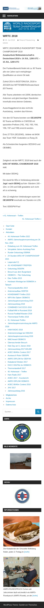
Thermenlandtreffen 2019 (18, 288)
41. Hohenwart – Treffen (13, 216)
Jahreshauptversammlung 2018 (20, 336)
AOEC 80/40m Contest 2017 (19, 352)
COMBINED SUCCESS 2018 (20, 307)
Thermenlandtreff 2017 (17, 368)
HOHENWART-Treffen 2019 (19, 294)
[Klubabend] (21, 531)
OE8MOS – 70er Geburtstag (19, 275)
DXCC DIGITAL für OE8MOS (19, 365)
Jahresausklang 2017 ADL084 (20, 349)
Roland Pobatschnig (27, 40)
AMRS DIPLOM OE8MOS (18, 381)
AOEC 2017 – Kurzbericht (18, 378)
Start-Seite (10, 226)
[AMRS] (22, 433)
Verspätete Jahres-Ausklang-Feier (21, 249)
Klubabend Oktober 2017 (18, 362)
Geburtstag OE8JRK (16, 269)
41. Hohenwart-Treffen (31, 219)
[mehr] (26, 552)
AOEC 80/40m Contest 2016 (19, 384)
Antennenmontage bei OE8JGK (20, 333)
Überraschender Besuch (17, 342)
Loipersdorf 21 (13, 262)
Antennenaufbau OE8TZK (18, 291)
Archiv (8, 398)
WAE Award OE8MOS (17, 339)
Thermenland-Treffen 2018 (18, 317)
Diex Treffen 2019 (15, 278)
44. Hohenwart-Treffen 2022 (19, 236)
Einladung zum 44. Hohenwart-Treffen (23, 246)
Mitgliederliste (11, 395)
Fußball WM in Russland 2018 (20, 310)
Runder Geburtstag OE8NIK (19, 252)
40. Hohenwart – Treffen (17, 372)
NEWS (5, 43)
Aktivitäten (10, 232)
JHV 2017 (12, 388)
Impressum (10, 401)
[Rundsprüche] (21, 572)
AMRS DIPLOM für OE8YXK (19, 359)
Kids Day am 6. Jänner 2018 (19, 346)
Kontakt (9, 229)
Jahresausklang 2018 (16, 304)
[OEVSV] (22, 496)
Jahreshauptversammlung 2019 (20, 301)
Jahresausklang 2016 (16, 391)
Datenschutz (11, 405)
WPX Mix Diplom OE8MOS (19, 298)
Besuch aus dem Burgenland (19, 272)
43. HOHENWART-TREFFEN (20, 265)
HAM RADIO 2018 (15, 330)
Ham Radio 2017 (14, 375)
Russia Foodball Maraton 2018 (20, 314)
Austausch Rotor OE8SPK (18, 355)
